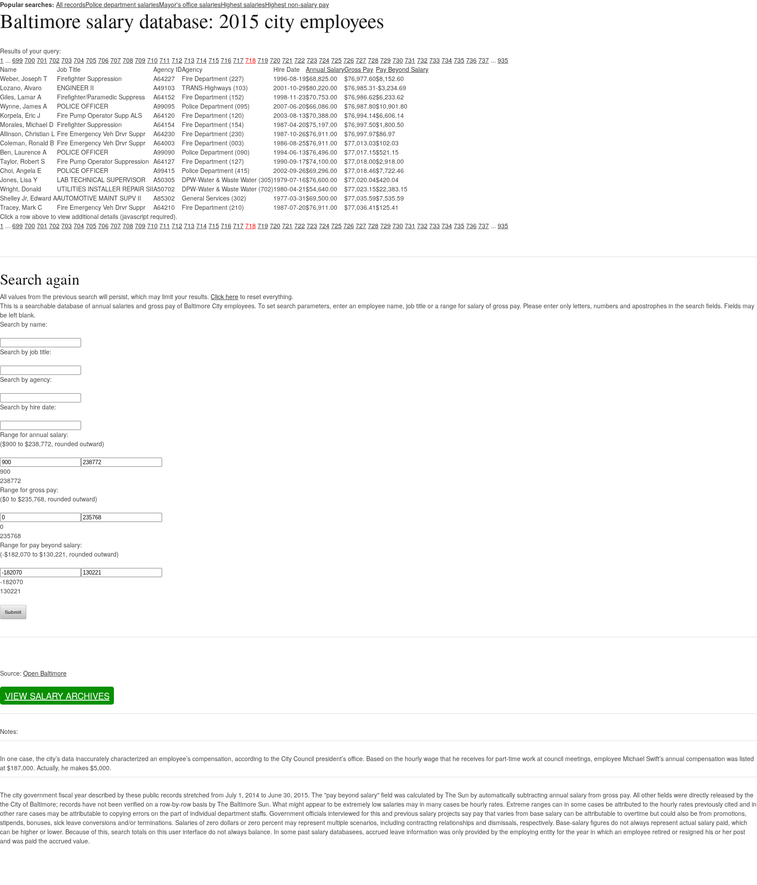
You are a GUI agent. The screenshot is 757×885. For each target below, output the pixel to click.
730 (398, 60)
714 (201, 60)
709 (140, 60)
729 (385, 60)
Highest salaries (243, 4)
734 (447, 60)
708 (128, 60)
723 (312, 60)
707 (115, 60)
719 (263, 60)
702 (54, 60)
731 (410, 60)
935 (503, 60)
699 (17, 60)
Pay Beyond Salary (402, 69)
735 (459, 60)
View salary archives (57, 695)
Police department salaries (122, 4)
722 (299, 60)
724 (324, 60)
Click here (224, 296)
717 (238, 60)
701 (42, 60)
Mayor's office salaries (190, 4)
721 (287, 60)
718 (250, 60)
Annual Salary (325, 69)
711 (164, 60)
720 (275, 60)
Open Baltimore (45, 673)
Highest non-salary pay (297, 4)
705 (91, 60)
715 (214, 60)
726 (348, 60)
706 (103, 60)
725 (336, 60)
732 (422, 60)
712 (177, 60)
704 (79, 60)
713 (189, 60)
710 (152, 60)
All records (70, 4)
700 (30, 60)
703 (66, 60)
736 (471, 60)
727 (361, 60)
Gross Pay (358, 69)
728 (373, 60)
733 (434, 60)
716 (226, 60)
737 (483, 60)
